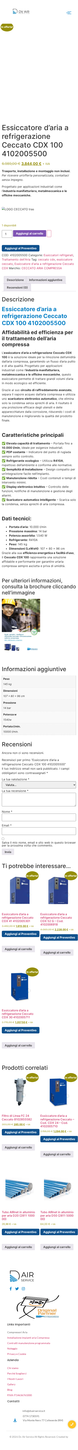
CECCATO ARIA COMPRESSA (42, 268)
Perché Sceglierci (17, 1373)
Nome (7, 811)
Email (7, 825)
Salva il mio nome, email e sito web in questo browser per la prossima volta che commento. (39, 844)
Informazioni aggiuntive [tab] (45, 280)
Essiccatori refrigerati (58, 255)
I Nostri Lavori (15, 1378)
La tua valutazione (15, 779)
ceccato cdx (46, 259)
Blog (9, 1389)
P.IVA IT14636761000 (19, 1395)
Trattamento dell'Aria (16, 259)
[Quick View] (8, 940)
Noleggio (12, 1348)
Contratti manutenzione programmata (28, 1343)
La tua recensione (15, 790)
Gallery (11, 1384)
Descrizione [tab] (15, 280)
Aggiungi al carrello (29, 233)
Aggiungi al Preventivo (21, 248)
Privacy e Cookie (16, 1353)
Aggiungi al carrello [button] (18, 949)
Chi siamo (12, 1368)
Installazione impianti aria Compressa (28, 1337)
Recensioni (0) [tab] (17, 287)
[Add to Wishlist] (49, 233)
